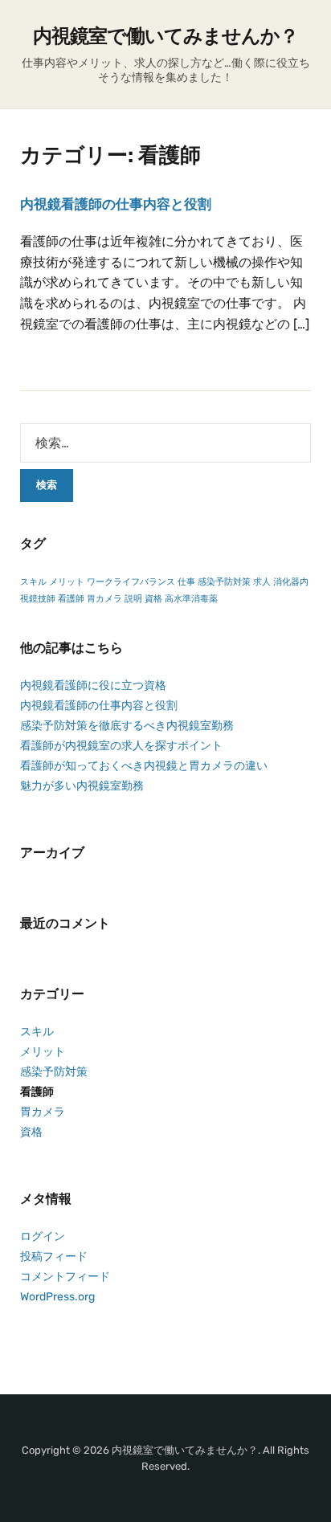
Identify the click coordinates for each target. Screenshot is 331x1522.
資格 (153, 599)
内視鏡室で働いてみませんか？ (165, 36)
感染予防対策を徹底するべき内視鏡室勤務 (127, 725)
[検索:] (165, 443)
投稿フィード (54, 1256)
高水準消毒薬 (191, 599)
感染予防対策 (224, 582)
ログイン (42, 1236)
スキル (33, 582)
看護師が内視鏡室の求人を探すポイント (121, 746)
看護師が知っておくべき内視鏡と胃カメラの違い (144, 766)
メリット (66, 582)
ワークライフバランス (131, 582)
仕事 (186, 582)
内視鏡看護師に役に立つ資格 (93, 685)
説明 (133, 599)
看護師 (71, 599)
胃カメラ (104, 599)
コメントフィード (65, 1276)
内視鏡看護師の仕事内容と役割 (115, 204)
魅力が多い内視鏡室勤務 (82, 786)
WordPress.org (57, 1297)
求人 (262, 582)
